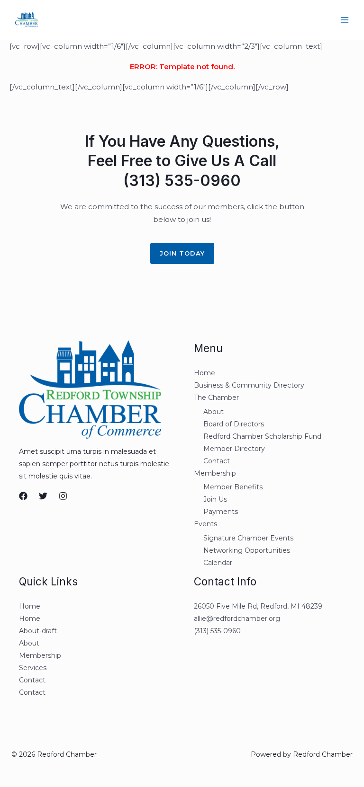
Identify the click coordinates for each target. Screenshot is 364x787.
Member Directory (234, 448)
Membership (215, 473)
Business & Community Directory (249, 385)
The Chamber (216, 397)
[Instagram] (63, 496)
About (213, 411)
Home (204, 373)
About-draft (38, 631)
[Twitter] (43, 496)
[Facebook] (23, 496)
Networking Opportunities (246, 550)
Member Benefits (233, 487)
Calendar (217, 562)
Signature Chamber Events (248, 538)
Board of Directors (233, 424)
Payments (220, 511)
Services (32, 667)
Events (205, 524)
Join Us (215, 499)
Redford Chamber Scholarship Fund (262, 436)
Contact (216, 461)
